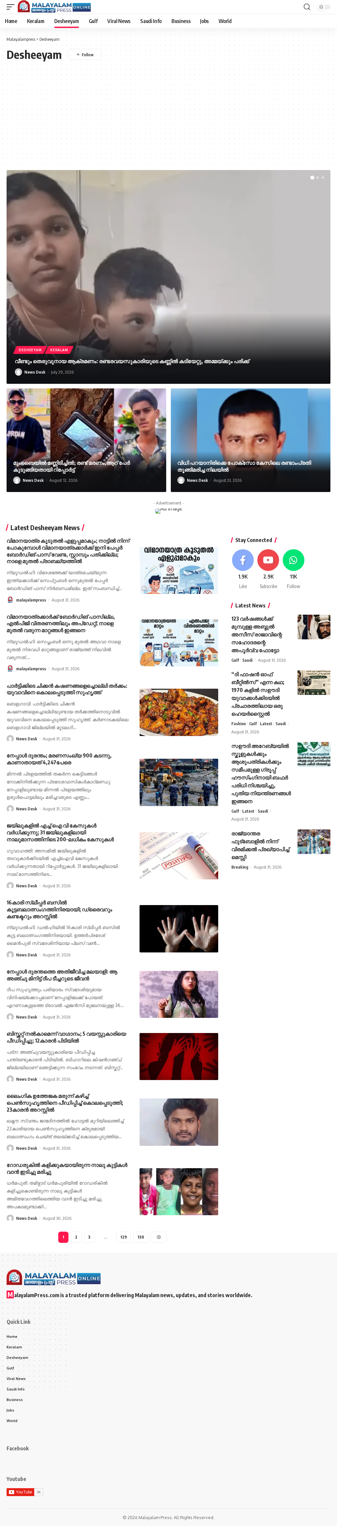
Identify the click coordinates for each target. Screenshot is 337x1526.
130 (141, 1237)
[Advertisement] (168, 110)
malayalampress (31, 600)
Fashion (238, 723)
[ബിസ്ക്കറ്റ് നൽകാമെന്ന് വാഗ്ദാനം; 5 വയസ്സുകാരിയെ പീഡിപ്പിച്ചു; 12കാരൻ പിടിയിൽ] (179, 1056)
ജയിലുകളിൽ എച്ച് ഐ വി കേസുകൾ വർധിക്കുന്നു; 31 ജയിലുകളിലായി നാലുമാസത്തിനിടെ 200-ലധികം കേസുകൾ (60, 832)
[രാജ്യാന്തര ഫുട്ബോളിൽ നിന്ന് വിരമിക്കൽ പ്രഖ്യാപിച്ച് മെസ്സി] (314, 841)
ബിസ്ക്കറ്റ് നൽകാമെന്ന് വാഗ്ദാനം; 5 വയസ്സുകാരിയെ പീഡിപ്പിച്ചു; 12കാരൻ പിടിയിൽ (66, 1037)
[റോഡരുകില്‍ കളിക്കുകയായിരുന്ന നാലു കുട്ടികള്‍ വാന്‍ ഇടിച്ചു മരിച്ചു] (179, 1191)
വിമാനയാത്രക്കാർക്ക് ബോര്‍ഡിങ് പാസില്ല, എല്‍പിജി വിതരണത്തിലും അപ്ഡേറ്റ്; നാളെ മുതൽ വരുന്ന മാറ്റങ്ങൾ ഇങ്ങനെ (61, 623)
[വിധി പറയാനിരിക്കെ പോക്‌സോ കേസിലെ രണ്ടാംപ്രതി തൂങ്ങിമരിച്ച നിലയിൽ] (250, 440)
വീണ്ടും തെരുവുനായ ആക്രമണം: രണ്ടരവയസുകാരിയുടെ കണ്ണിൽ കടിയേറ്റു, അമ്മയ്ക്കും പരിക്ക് (132, 361)
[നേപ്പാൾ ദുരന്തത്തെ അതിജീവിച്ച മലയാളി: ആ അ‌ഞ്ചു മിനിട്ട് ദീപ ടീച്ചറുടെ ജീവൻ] (179, 994)
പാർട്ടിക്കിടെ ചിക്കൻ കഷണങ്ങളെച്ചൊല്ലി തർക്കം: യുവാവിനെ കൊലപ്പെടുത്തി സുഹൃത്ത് (67, 689)
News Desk (34, 372)
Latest (266, 723)
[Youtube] (268, 569)
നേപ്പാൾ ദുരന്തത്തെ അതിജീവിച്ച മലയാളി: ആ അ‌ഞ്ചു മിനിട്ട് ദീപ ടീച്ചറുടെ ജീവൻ (62, 975)
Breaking (239, 867)
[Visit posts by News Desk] (18, 372)
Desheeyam (30, 350)
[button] (12, 7)
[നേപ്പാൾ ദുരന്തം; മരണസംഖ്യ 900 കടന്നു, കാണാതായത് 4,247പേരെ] (179, 782)
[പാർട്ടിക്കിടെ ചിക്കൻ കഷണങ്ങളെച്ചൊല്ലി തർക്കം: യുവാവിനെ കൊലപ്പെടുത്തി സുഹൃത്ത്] (179, 712)
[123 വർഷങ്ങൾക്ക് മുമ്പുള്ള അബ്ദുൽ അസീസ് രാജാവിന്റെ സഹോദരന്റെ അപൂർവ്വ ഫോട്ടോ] (314, 627)
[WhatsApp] (293, 569)
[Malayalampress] (56, 7)
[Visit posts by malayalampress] (10, 599)
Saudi (247, 660)
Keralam (59, 350)
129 (123, 1237)
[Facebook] (243, 569)
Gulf (235, 660)
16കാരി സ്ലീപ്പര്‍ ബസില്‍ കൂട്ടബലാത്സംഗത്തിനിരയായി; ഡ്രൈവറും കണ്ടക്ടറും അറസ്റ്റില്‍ (59, 909)
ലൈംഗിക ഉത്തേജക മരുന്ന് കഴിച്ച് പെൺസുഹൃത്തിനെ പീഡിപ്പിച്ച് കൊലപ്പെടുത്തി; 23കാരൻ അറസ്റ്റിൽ (65, 1103)
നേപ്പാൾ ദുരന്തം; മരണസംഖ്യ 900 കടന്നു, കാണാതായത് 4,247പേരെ (59, 759)
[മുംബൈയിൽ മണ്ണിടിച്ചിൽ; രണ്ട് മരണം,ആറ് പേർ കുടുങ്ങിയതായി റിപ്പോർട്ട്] (86, 440)
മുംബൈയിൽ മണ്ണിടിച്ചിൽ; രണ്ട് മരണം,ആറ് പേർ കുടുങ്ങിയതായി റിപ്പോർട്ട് (71, 466)
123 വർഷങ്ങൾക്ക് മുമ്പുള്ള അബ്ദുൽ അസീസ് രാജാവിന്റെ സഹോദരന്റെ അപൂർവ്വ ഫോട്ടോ (256, 634)
